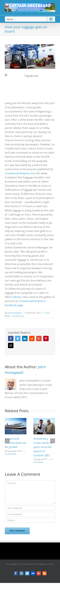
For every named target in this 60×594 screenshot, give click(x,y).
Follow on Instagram (32, 552)
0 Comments (18, 316)
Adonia (17, 297)
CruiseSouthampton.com (20, 173)
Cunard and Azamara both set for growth (15, 443)
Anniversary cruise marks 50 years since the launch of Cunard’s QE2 (42, 447)
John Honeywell (14, 312)
